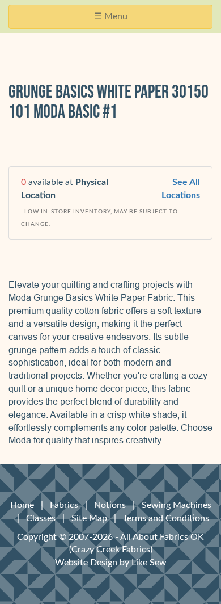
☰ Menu (114, 20)
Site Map (89, 518)
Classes (41, 518)
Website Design (86, 562)
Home (22, 505)
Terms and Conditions (166, 518)
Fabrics (64, 505)
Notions (110, 505)
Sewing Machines (176, 505)
